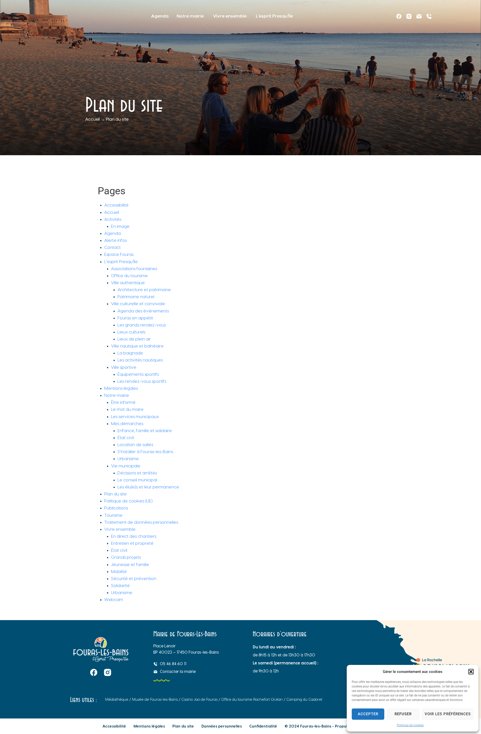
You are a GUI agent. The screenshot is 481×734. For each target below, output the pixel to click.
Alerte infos (115, 240)
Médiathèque (116, 699)
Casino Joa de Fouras (199, 699)
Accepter (368, 714)
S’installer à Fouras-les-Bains (145, 452)
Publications (116, 508)
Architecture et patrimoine (144, 290)
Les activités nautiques (140, 360)
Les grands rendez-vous (141, 325)
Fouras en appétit (135, 318)
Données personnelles (221, 726)
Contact (112, 247)
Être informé (123, 402)
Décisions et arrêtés (137, 473)
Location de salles (135, 445)
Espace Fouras (119, 254)
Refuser (403, 714)
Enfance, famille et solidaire (144, 431)
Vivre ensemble (120, 529)
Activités (112, 219)
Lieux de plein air (134, 339)
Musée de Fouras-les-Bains (155, 699)
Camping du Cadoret (304, 699)
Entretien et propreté (132, 543)
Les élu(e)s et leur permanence (148, 487)
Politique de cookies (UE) (128, 501)
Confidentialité (263, 726)
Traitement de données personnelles (141, 522)
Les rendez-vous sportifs (141, 381)
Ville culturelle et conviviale (138, 304)
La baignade (130, 353)
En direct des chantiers (133, 536)
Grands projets (126, 557)
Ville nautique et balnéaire (137, 346)
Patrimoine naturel (135, 297)
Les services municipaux (135, 417)
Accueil (92, 119)
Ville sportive (123, 367)
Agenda (112, 233)
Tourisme (113, 515)
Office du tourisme (129, 276)
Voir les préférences (448, 714)
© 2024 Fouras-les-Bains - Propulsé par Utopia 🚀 (332, 726)
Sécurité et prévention (133, 579)
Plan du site (115, 494)
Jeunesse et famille (130, 565)
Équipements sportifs (138, 374)
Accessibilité (116, 205)
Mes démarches (127, 424)
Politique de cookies (410, 725)
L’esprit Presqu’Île (121, 262)
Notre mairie (116, 395)
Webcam (113, 600)
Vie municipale (125, 466)
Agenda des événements (143, 311)
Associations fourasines (134, 269)
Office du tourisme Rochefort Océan (252, 699)
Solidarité (120, 586)
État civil (125, 438)
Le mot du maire (127, 409)
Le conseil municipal (137, 480)
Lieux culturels (131, 332)
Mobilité (119, 572)
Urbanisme (128, 459)
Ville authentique (128, 283)
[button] (470, 671)
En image (120, 226)
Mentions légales (121, 388)
